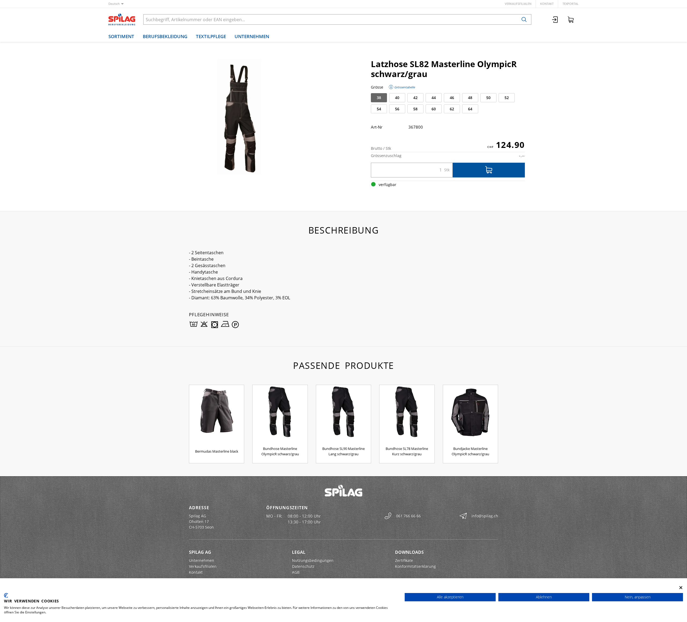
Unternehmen (252, 36)
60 (434, 108)
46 (452, 97)
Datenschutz (303, 566)
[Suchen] (524, 19)
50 (488, 97)
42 (415, 97)
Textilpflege (211, 36)
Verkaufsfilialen (518, 4)
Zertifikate (404, 560)
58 (415, 108)
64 (470, 108)
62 (452, 108)
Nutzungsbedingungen (313, 560)
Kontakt (547, 4)
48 (470, 97)
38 (379, 97)
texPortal (570, 4)
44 (434, 97)
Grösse (377, 87)
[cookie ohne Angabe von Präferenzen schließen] (681, 587)
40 (397, 97)
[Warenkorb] (571, 19)
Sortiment (121, 36)
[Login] (555, 19)
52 (507, 97)
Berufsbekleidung (165, 36)
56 (397, 108)
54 (379, 108)
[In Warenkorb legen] (489, 170)
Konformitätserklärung (415, 566)
